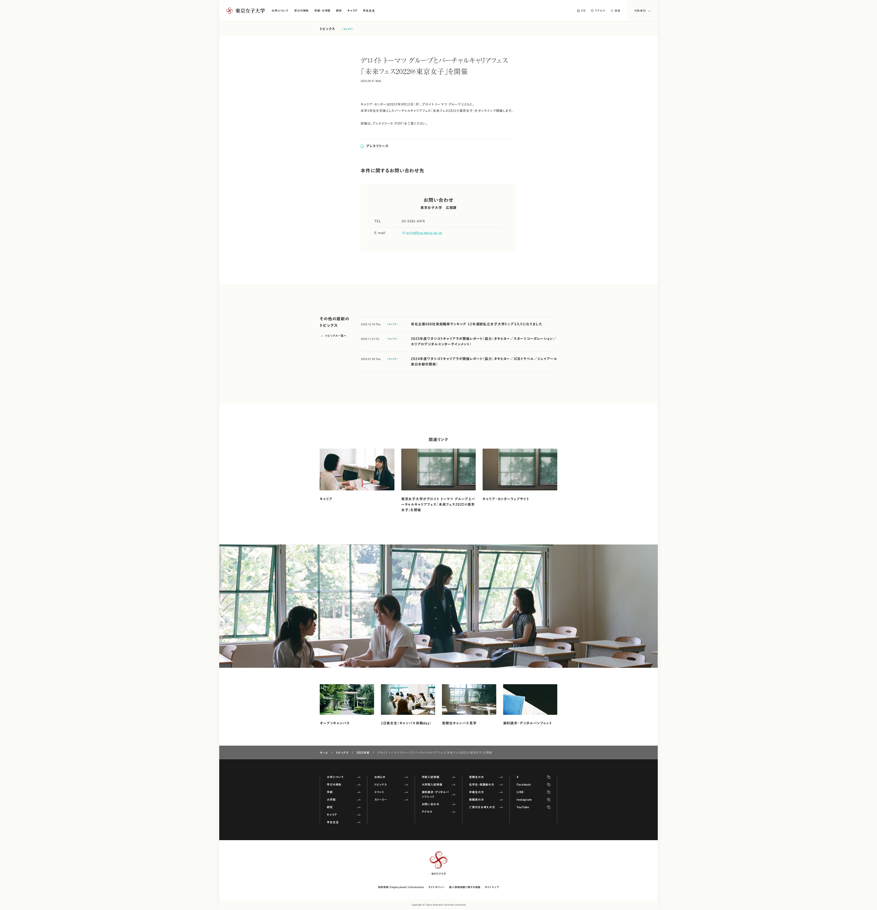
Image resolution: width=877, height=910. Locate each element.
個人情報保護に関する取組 (465, 887)
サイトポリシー (436, 887)
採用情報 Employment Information (401, 887)
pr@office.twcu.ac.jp (424, 232)
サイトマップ (492, 887)
